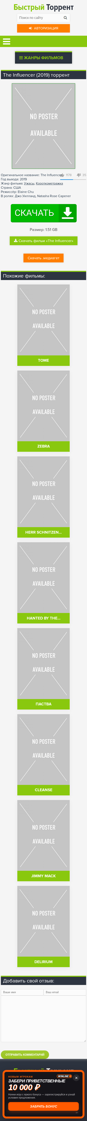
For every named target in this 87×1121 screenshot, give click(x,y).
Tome (43, 360)
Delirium (43, 962)
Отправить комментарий (24, 1054)
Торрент (44, 7)
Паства (44, 704)
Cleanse (43, 790)
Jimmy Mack (43, 876)
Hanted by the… (43, 618)
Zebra (43, 446)
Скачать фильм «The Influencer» (46, 240)
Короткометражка (49, 183)
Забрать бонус (42, 1106)
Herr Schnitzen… (43, 532)
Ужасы (29, 183)
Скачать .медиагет (43, 258)
